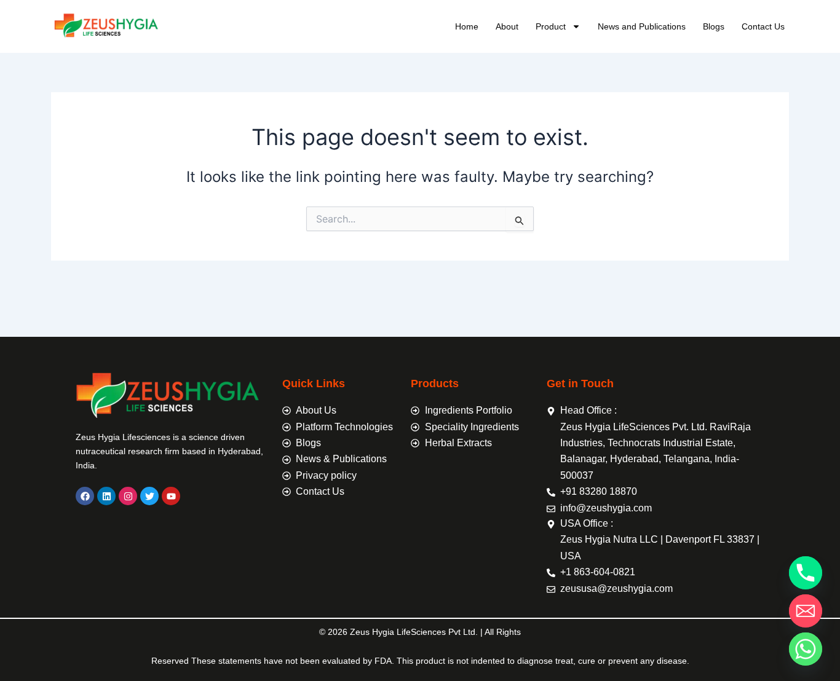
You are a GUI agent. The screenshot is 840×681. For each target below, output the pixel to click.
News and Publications (642, 26)
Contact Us (763, 26)
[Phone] (805, 572)
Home (466, 26)
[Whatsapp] (805, 649)
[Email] (805, 611)
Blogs (713, 26)
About (507, 26)
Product (551, 26)
